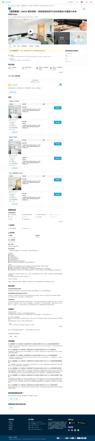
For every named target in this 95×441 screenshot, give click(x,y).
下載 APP (71, 2)
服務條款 (10, 437)
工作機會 (10, 423)
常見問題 (10, 427)
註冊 (91, 2)
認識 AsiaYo (11, 425)
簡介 (10, 46)
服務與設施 (24, 46)
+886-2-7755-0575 (35, 425)
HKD (77, 2)
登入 (87, 2)
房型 (19, 46)
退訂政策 (37, 46)
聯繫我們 (10, 429)
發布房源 (10, 422)
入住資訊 (31, 46)
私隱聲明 (15, 437)
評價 (14, 46)
